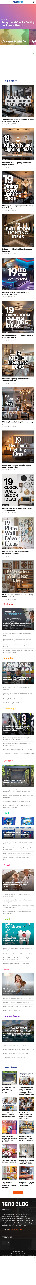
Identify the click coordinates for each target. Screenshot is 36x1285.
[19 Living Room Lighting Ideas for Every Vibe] (18, 403)
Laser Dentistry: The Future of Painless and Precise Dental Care (16, 939)
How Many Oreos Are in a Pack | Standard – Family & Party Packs (16, 833)
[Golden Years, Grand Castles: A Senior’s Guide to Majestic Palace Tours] (18, 880)
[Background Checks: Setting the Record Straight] (18, 16)
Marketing (4, 19)
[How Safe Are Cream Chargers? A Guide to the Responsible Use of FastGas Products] (18, 724)
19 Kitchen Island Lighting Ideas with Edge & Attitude (16, 164)
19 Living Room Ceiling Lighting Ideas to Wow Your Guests (17, 336)
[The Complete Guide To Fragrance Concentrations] (18, 984)
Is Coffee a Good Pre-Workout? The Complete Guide (17, 954)
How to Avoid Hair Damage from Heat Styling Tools (17, 1006)
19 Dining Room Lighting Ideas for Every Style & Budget (17, 207)
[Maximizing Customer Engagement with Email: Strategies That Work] (18, 673)
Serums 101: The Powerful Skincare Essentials (16, 1002)
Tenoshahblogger (7, 785)
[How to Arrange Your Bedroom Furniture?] (9, 1151)
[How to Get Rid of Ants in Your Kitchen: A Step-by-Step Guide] (26, 1127)
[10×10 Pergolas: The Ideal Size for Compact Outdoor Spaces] (18, 776)
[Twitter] (8, 1243)
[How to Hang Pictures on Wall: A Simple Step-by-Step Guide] (26, 1151)
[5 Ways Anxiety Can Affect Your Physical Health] (14, 37)
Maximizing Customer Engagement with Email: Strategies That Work (17, 679)
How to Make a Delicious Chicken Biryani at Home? (17, 853)
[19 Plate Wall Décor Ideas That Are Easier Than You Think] (18, 533)
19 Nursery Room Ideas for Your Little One (14, 1045)
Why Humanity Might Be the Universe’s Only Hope (16, 801)
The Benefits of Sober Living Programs (14, 1057)
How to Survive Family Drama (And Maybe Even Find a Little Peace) (25, 1115)
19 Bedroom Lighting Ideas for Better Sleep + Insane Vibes (16, 466)
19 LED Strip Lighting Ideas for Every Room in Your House (16, 293)
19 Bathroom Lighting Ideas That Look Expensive (17, 250)
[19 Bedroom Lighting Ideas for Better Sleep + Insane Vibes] (18, 446)
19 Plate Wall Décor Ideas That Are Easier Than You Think (15, 552)
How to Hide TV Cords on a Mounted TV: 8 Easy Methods (26, 1183)
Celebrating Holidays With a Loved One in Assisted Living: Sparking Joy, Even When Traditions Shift (26, 1090)
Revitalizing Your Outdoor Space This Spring (15, 1053)
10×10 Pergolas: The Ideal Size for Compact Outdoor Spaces (16, 781)
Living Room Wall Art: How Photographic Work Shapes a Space (18, 120)
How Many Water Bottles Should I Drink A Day (16, 963)
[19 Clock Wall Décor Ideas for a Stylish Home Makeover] (18, 490)
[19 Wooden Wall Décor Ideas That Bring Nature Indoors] (18, 576)
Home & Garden (6, 1084)
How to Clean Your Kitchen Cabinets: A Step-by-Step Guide (8, 1114)
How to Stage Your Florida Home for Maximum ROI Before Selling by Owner (17, 1036)
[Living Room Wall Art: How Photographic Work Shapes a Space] (18, 101)
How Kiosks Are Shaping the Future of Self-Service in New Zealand (9, 1139)
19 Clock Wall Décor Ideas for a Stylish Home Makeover (17, 509)
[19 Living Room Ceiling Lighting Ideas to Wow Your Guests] (18, 317)
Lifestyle (33, 39)
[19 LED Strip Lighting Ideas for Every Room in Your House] (18, 274)
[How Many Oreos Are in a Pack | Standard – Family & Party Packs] (18, 828)
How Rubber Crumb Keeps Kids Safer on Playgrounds (18, 749)
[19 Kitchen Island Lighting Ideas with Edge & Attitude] (18, 144)
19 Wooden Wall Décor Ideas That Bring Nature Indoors (17, 596)
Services (4, 1133)
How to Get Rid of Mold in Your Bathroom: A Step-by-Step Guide (9, 1184)
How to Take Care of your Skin (11, 1010)
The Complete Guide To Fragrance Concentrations (16, 990)
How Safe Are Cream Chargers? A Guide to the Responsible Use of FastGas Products (16, 728)
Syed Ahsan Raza (7, 993)
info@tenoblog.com (15, 1229)
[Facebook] (4, 1243)
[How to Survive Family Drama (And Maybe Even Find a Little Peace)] (26, 1104)
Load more (17, 1193)
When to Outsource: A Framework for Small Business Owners (17, 625)
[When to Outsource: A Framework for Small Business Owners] (18, 619)
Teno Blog (4, 124)
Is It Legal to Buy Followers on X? (12, 699)
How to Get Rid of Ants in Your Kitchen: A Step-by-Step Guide (26, 1138)
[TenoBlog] (18, 2)
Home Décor (5, 116)
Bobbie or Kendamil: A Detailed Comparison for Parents (18, 1049)
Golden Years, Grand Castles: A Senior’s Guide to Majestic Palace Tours (16, 885)
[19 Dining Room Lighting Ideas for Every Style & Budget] (18, 187)
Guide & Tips (5, 1110)
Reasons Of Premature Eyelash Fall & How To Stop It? (18, 998)
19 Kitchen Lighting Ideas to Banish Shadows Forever (16, 380)
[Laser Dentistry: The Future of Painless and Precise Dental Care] (18, 934)
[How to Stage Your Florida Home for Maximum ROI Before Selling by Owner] (18, 1031)
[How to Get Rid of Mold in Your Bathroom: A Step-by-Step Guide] (9, 1173)
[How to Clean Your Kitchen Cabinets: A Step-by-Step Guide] (9, 1104)
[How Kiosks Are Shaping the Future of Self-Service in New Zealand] (9, 1127)
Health (3, 39)
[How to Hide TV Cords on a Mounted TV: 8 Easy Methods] (26, 1173)
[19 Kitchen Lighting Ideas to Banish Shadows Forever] (18, 360)
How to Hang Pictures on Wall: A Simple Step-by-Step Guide (26, 1162)
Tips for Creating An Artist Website (13, 703)
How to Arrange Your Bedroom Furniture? (9, 1161)
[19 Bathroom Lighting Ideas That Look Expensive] (18, 230)
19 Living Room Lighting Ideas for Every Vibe (17, 423)
